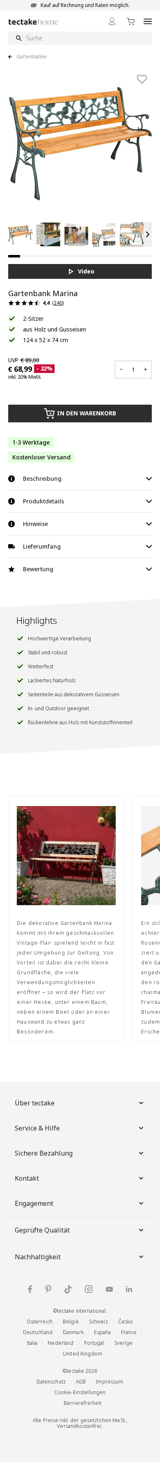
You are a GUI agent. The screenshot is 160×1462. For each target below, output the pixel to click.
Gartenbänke (31, 56)
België (71, 1321)
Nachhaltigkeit (38, 1256)
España (102, 1332)
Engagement (34, 1203)
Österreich (40, 1321)
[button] (20, 234)
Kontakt (27, 1178)
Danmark (73, 1332)
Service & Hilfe (37, 1128)
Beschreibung (42, 478)
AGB (81, 1381)
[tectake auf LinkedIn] (129, 1289)
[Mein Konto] (112, 21)
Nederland (60, 1342)
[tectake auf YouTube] (109, 1289)
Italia (32, 1342)
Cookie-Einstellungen (80, 1392)
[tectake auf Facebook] (30, 1289)
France (129, 1332)
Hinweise (35, 524)
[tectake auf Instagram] (89, 1289)
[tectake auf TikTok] (68, 1289)
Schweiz (98, 1321)
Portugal (94, 1342)
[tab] (14, 256)
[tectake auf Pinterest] (48, 1289)
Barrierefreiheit (82, 1402)
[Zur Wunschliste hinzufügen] (142, 79)
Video (86, 271)
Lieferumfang (42, 546)
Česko (125, 1321)
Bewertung (38, 569)
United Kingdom (82, 1353)
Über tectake (35, 1103)
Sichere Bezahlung (44, 1153)
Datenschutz (51, 1381)
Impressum (109, 1381)
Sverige (123, 1342)
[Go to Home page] (33, 21)
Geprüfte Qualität (42, 1230)
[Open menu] (148, 21)
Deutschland (38, 1332)
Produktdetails (43, 501)
